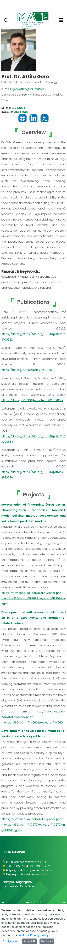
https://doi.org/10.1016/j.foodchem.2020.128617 (32, 400)
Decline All (47, 941)
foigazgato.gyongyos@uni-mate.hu (29, 874)
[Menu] (61, 20)
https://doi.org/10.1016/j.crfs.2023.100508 (28, 370)
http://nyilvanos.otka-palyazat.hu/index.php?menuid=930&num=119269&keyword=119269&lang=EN (33, 598)
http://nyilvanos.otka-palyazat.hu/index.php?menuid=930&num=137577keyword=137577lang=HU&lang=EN (33, 824)
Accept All (29, 941)
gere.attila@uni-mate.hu (29, 89)
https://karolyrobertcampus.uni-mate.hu (34, 870)
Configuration (10, 941)
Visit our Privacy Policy (33, 935)
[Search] (6, 20)
